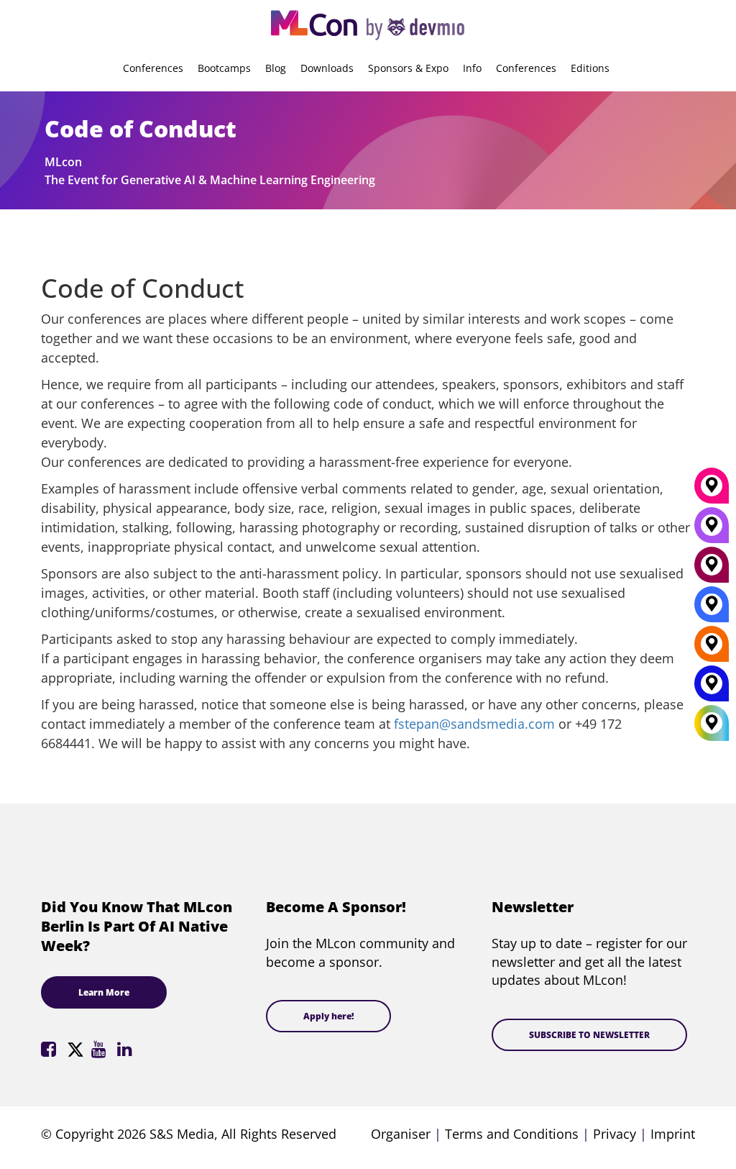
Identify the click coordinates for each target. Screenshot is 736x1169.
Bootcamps (224, 68)
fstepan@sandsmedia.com (474, 723)
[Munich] (711, 490)
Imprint (672, 1133)
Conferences (153, 68)
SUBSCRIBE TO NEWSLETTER (589, 1035)
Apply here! (328, 1016)
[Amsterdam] (711, 569)
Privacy (614, 1133)
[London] (711, 609)
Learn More (103, 992)
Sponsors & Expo (408, 68)
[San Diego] (711, 530)
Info (472, 68)
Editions (590, 68)
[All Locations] (711, 723)
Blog (275, 68)
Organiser (401, 1133)
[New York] (711, 688)
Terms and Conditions (512, 1133)
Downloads (327, 68)
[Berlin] (711, 649)
